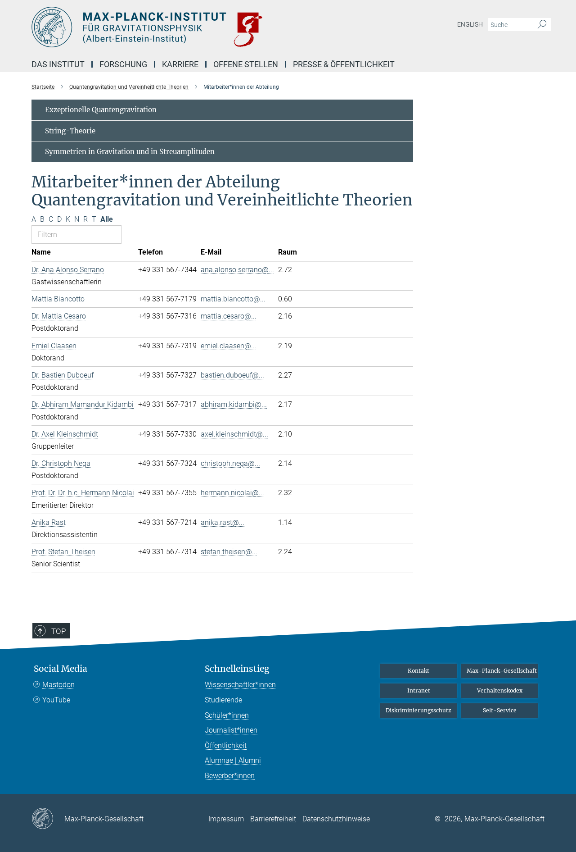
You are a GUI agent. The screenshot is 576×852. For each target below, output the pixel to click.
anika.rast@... (222, 522)
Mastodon (58, 684)
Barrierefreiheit (273, 819)
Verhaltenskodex (499, 690)
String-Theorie (70, 131)
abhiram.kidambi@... (234, 404)
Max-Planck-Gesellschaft (502, 670)
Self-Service (500, 710)
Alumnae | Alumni (233, 760)
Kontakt (418, 670)
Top (58, 631)
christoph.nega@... (230, 463)
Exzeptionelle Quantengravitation (101, 109)
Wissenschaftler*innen (240, 684)
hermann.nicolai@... (232, 492)
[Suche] (542, 24)
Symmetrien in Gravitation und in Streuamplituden (130, 151)
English (470, 24)
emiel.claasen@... (228, 346)
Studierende (223, 700)
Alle (106, 219)
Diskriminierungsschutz (418, 710)
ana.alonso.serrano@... (237, 269)
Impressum (226, 819)
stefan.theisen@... (229, 551)
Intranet (418, 690)
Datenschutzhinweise (336, 819)
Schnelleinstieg (237, 669)
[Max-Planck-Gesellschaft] (48, 819)
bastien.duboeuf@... (232, 375)
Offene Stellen (245, 64)
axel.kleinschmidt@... (234, 434)
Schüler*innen (227, 715)
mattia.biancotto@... (233, 299)
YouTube (56, 700)
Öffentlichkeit (226, 745)
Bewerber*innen (230, 775)
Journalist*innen (231, 730)
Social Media (60, 669)
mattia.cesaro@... (228, 316)
